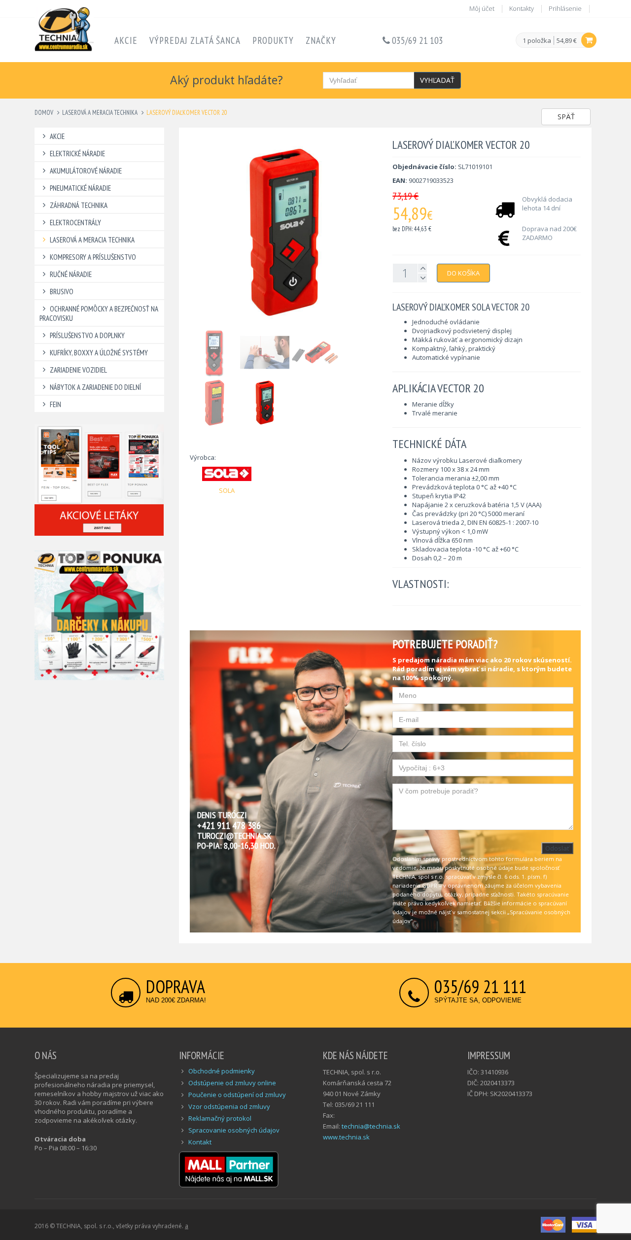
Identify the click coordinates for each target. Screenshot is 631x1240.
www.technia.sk (346, 1137)
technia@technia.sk (371, 1126)
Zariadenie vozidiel (78, 370)
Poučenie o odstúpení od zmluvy (237, 1094)
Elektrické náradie (77, 153)
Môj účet (481, 8)
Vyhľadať (437, 80)
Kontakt (199, 1141)
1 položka (537, 41)
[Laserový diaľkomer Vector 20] (284, 232)
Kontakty (521, 8)
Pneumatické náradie (80, 188)
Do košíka (463, 273)
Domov (44, 112)
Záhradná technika (78, 205)
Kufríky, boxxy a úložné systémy (99, 352)
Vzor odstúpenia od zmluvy (229, 1106)
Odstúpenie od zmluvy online (232, 1082)
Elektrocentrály (75, 222)
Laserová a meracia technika (100, 112)
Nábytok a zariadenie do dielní (95, 387)
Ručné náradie (71, 274)
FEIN (55, 404)
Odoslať (557, 848)
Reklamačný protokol (219, 1118)
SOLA (227, 490)
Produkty (273, 40)
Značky (321, 40)
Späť (566, 116)
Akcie (126, 40)
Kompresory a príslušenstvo (93, 257)
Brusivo (61, 291)
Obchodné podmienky (221, 1071)
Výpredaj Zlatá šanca (195, 40)
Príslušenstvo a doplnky (87, 335)
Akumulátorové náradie (86, 170)
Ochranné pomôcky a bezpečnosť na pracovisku (98, 313)
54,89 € (567, 40)
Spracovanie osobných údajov (234, 1130)
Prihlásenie (565, 8)
